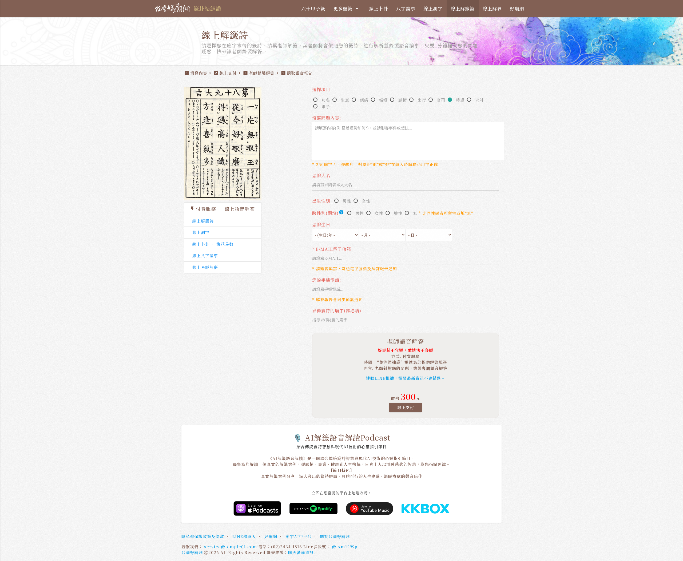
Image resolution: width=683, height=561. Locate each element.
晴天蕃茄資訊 (301, 552)
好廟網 (517, 8)
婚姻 (383, 100)
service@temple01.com (230, 546)
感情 (402, 100)
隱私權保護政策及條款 (202, 536)
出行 (422, 100)
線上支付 (405, 407)
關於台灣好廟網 (335, 536)
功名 (325, 100)
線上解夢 (492, 8)
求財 (479, 100)
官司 (441, 100)
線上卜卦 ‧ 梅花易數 (212, 244)
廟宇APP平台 (298, 536)
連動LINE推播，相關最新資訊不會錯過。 (405, 378)
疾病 (364, 100)
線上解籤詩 (463, 8)
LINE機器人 (244, 536)
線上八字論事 (205, 255)
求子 (325, 106)
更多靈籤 (346, 8)
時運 (460, 100)
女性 (366, 201)
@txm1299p (345, 546)
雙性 (398, 213)
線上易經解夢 (205, 267)
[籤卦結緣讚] (173, 8)
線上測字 (433, 8)
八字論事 (405, 8)
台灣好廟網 (192, 552)
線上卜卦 (378, 8)
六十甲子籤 (313, 8)
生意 (345, 100)
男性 (347, 201)
